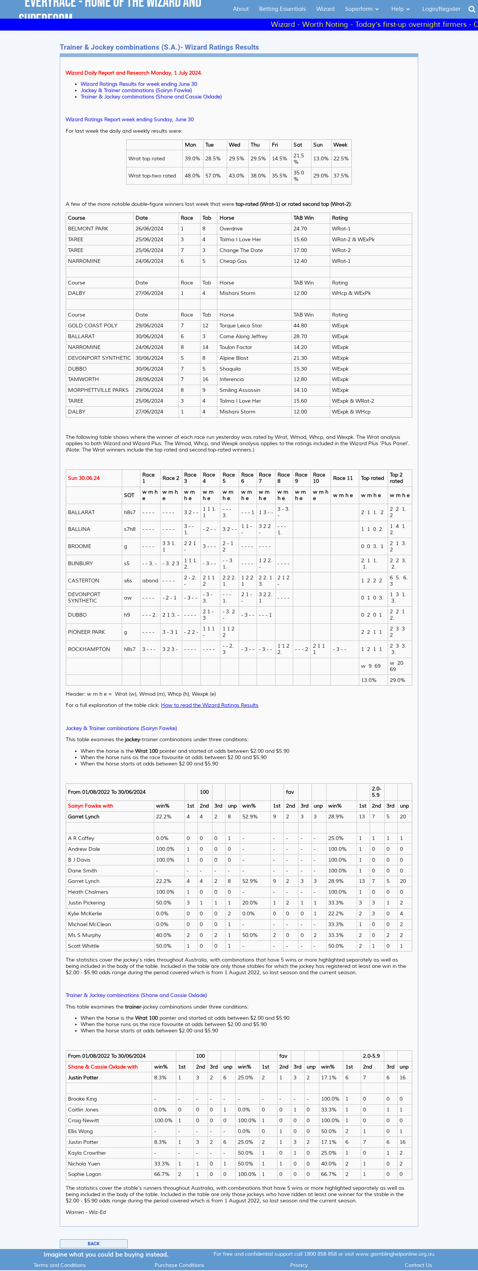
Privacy (299, 1265)
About (241, 9)
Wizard (325, 9)
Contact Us (418, 1265)
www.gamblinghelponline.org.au (395, 1254)
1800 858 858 (320, 1254)
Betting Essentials (282, 9)
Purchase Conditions (179, 1265)
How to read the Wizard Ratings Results (209, 705)
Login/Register (441, 9)
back (94, 1243)
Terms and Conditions (60, 1265)
